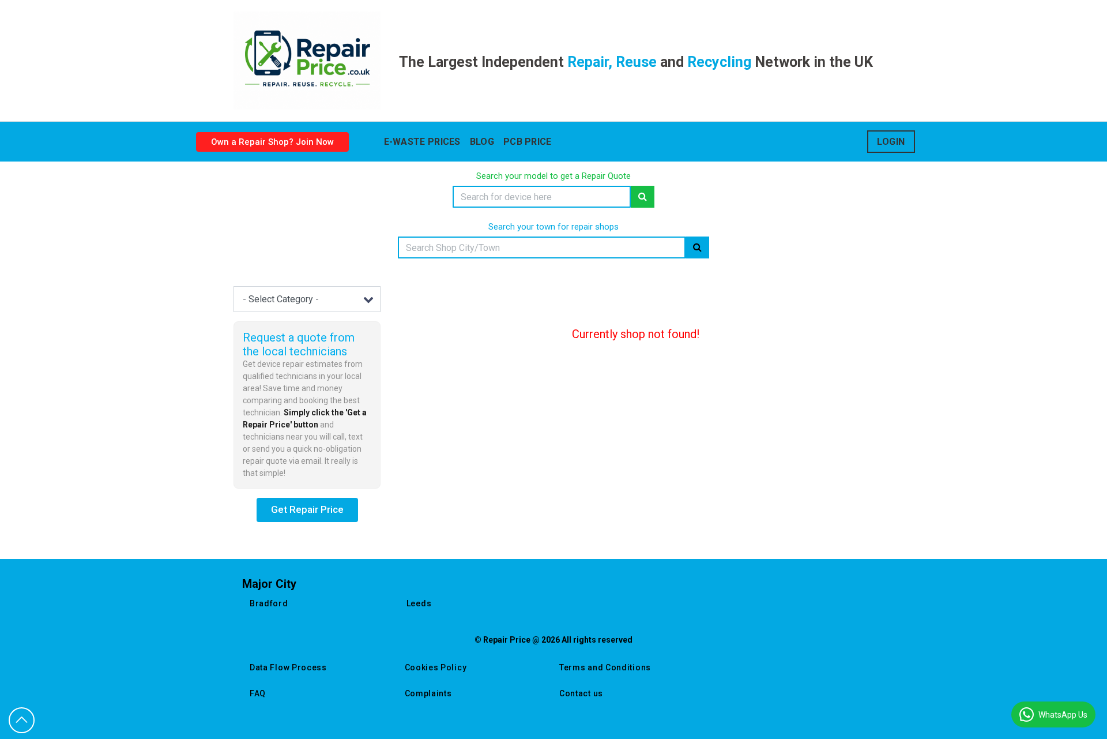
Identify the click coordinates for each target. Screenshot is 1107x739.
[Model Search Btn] (642, 197)
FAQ (258, 693)
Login (891, 141)
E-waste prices (422, 141)
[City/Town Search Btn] (697, 247)
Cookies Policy (436, 667)
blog (482, 141)
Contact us (581, 693)
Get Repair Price (307, 509)
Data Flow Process (288, 667)
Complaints (428, 693)
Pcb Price (527, 141)
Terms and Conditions (605, 667)
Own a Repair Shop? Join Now (272, 142)
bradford (269, 603)
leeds (419, 603)
